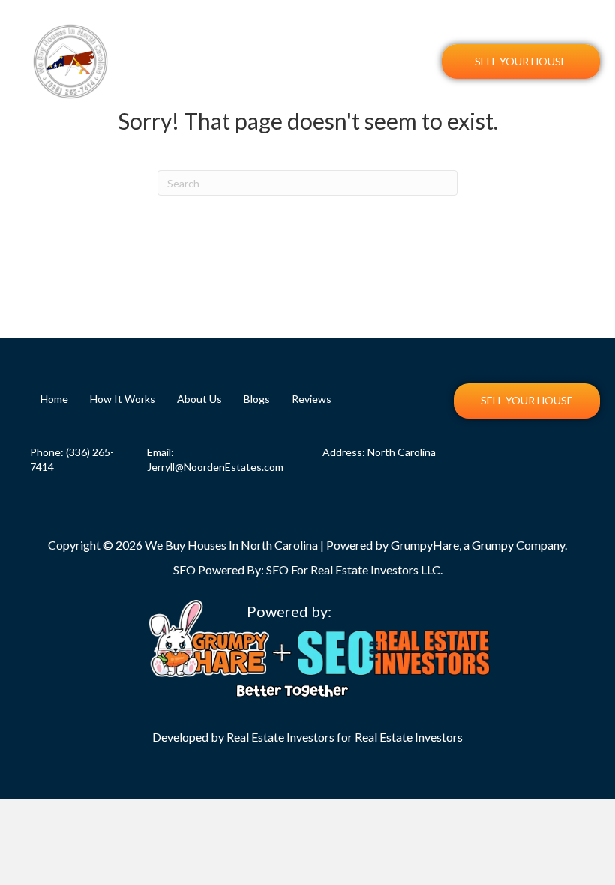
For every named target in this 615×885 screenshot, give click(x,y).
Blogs (417, 46)
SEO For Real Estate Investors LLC (353, 569)
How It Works (282, 46)
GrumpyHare (425, 545)
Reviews (412, 77)
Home (215, 46)
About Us (360, 46)
